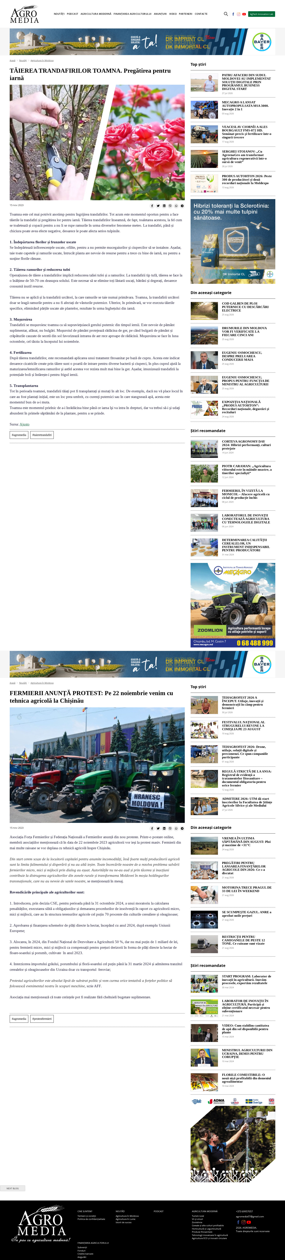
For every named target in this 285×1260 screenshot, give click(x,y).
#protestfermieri (42, 1018)
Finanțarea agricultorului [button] (133, 14)
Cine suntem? (85, 1211)
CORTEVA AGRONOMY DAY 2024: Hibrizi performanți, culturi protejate (246, 445)
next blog (13, 1188)
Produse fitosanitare (202, 1231)
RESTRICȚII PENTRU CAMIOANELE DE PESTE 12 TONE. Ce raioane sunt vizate (243, 940)
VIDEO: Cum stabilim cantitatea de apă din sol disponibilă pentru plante (245, 1029)
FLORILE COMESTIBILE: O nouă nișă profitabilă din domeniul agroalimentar (246, 1078)
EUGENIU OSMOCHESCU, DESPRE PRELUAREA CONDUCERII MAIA (242, 356)
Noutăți (23, 60)
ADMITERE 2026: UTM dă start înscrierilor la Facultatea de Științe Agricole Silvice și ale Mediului (247, 802)
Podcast (72, 14)
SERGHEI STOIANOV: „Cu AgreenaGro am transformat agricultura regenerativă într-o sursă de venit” (244, 157)
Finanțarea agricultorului (93, 1242)
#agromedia (19, 435)
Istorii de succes (123, 1222)
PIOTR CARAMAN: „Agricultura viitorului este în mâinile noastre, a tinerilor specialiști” (247, 469)
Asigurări (82, 1257)
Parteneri (186, 14)
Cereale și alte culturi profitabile (208, 1225)
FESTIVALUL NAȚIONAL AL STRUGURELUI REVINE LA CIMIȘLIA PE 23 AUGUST (243, 726)
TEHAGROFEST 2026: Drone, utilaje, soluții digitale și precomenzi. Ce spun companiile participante (245, 752)
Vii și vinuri (197, 1219)
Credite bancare (85, 1253)
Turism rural (198, 1215)
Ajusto (24, 424)
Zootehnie (197, 1222)
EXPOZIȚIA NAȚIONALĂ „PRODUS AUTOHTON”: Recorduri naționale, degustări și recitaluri (245, 407)
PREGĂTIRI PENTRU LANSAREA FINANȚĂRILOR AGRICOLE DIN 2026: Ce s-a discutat (244, 868)
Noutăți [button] (59, 14)
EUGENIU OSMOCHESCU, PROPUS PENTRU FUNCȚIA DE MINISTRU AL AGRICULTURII (245, 381)
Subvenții (82, 1247)
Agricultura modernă (205, 1211)
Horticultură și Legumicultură (206, 1228)
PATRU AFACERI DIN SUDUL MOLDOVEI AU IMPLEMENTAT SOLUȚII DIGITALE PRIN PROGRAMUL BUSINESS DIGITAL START (246, 82)
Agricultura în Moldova (42, 60)
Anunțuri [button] (160, 14)
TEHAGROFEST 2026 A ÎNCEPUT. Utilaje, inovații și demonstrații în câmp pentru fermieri (242, 703)
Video (173, 14)
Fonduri (82, 1250)
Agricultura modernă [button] (96, 14)
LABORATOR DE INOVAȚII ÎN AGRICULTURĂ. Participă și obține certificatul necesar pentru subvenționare (246, 1006)
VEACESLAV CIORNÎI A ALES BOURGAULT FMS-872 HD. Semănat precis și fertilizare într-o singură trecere (246, 132)
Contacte (201, 14)
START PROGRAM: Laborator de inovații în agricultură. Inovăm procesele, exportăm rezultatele (246, 980)
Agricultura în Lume (125, 1219)
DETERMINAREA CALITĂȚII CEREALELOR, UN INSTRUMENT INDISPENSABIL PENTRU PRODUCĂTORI (246, 545)
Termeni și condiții (87, 1215)
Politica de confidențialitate (91, 1219)
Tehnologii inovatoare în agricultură (210, 1235)
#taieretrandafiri (42, 435)
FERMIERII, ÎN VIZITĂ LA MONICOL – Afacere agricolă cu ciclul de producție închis (245, 494)
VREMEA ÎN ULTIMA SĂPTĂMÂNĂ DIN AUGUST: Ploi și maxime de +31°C (246, 842)
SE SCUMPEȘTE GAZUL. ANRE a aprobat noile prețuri (246, 913)
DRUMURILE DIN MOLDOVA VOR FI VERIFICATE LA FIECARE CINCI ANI (244, 331)
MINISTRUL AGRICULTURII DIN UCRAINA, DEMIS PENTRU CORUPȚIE (247, 1054)
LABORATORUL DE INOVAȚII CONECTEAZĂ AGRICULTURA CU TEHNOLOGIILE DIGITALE (246, 519)
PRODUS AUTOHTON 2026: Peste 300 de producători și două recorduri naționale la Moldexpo (247, 179)
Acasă (12, 60)
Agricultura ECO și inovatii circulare (209, 1238)
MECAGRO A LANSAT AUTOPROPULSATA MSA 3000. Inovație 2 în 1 (245, 106)
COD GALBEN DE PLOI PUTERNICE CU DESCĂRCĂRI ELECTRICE (245, 307)
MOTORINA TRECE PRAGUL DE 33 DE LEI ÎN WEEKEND (247, 889)
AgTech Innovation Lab (261, 14)
